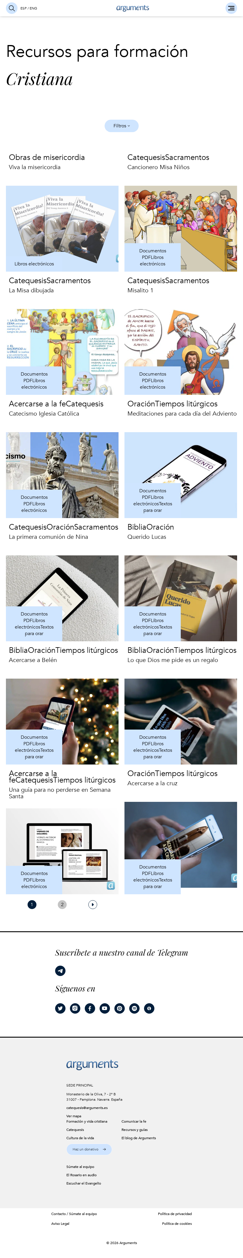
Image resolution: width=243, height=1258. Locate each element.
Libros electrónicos (34, 264)
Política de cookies (177, 1223)
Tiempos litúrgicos (186, 404)
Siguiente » (92, 904)
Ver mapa (73, 1116)
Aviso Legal (60, 1223)
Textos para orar (157, 507)
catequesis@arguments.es (87, 1107)
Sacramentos (187, 157)
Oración (141, 404)
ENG (33, 8)
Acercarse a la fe (37, 404)
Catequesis (146, 157)
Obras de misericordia (47, 157)
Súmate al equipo (83, 1213)
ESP (23, 8)
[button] (89, 1149)
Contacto (58, 1213)
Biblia (136, 527)
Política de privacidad (175, 1213)
